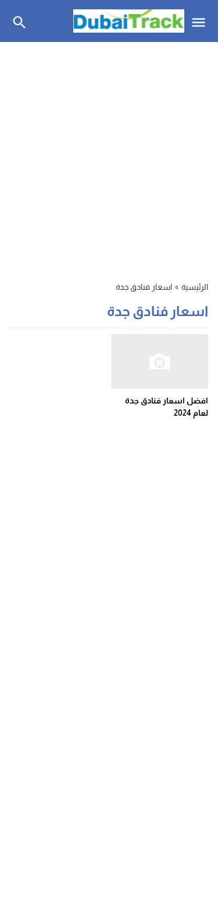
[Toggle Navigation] (201, 21)
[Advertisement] (109, 154)
